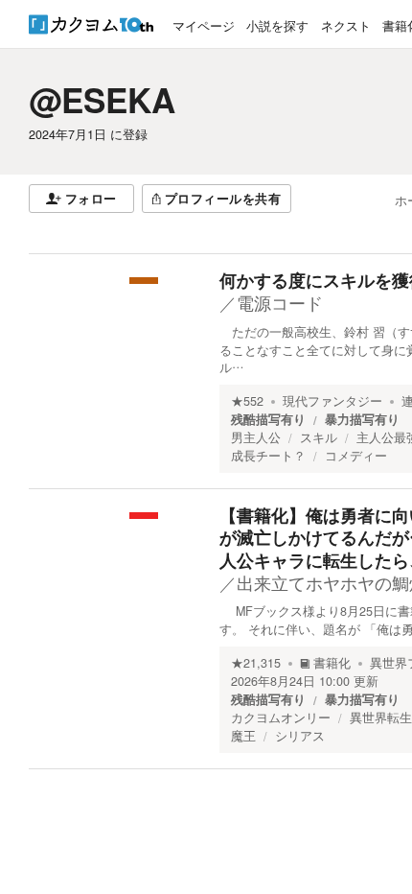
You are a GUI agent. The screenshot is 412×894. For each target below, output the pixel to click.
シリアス (300, 735)
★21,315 (256, 662)
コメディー (356, 455)
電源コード (280, 302)
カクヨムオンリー (281, 717)
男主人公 (256, 437)
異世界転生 (381, 717)
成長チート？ (268, 455)
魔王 (243, 735)
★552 (247, 401)
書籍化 (332, 662)
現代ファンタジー (332, 401)
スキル (318, 437)
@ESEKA (102, 100)
